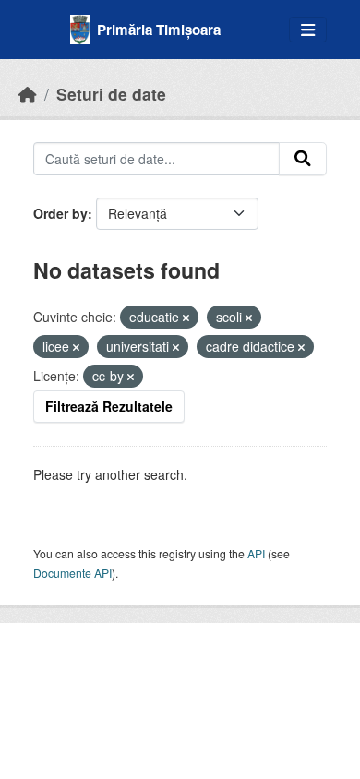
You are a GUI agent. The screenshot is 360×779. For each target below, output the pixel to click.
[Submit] (303, 158)
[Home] (27, 93)
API (256, 553)
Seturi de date (111, 93)
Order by (60, 213)
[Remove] (186, 317)
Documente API (72, 573)
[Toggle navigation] (308, 30)
